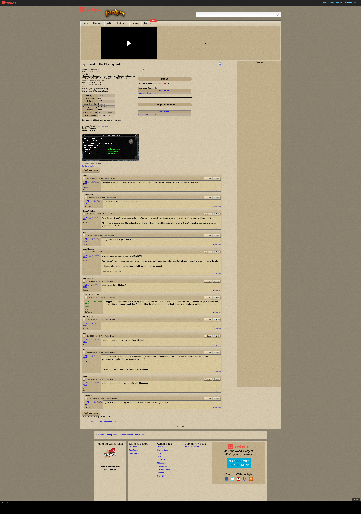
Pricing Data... (105, 126)
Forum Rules (140, 435)
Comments (146, 70)
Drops (140, 70)
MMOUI (160, 447)
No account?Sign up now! (239, 462)
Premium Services (352, 3)
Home (85, 23)
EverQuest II (134, 453)
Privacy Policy (112, 435)
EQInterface (121, 23)
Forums (135, 23)
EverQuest (133, 450)
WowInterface (162, 450)
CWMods (160, 473)
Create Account (335, 3)
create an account (104, 421)
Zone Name (164, 112)
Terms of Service (126, 435)
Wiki (109, 23)
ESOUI (159, 453)
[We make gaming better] (9, 3)
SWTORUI (161, 460)
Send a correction (88, 166)
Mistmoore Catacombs (147, 114)
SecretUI (160, 476)
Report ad (209, 43)
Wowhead (133, 447)
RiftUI (159, 457)
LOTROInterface (163, 470)
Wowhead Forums (192, 447)
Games (148, 22)
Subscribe (100, 435)
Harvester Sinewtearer (147, 93)
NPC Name (164, 90)
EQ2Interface (162, 466)
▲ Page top (217, 190)
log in (92, 421)
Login (324, 3)
